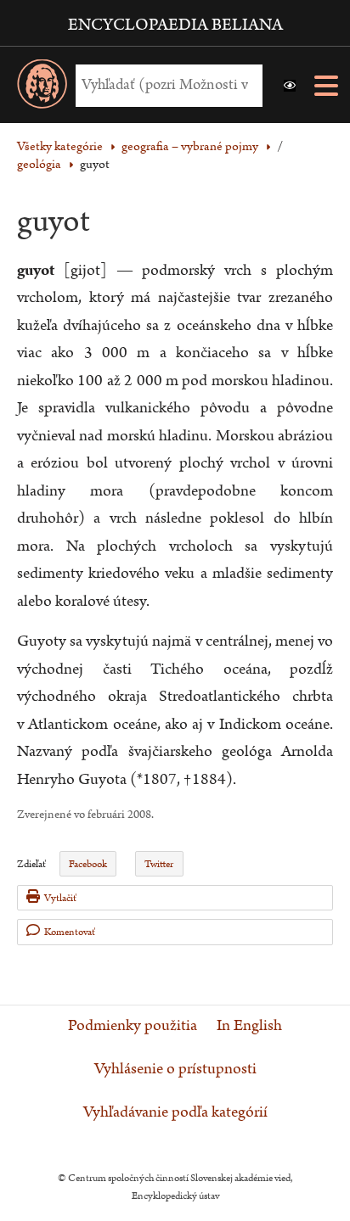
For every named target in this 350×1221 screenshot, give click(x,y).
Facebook (88, 864)
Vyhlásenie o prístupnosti (175, 1069)
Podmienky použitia (132, 1026)
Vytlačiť (60, 898)
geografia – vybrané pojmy (189, 146)
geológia (39, 164)
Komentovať (69, 932)
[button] (289, 86)
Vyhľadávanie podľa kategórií (175, 1112)
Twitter (158, 864)
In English (249, 1026)
